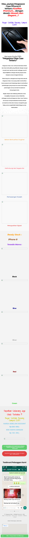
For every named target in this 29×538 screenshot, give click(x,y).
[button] (4, 488)
